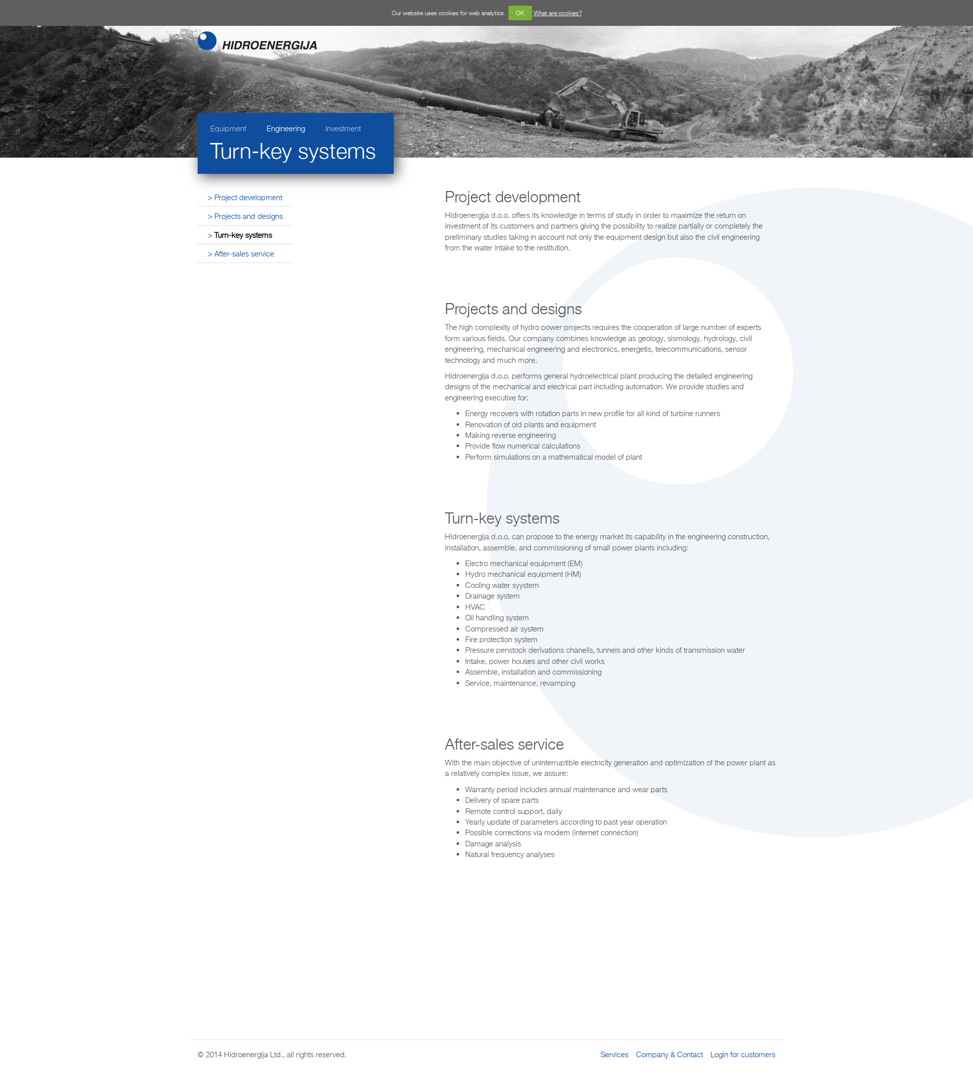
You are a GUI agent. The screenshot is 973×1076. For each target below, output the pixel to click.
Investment (343, 128)
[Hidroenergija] (220, 40)
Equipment (228, 128)
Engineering (286, 128)
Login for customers (742, 1054)
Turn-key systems (243, 234)
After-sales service (244, 253)
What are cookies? (558, 13)
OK (520, 13)
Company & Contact (669, 1054)
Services (614, 1054)
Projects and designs (248, 215)
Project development (248, 197)
